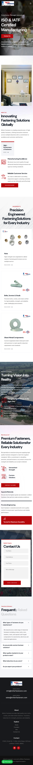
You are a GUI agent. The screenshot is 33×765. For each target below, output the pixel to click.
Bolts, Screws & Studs (12, 295)
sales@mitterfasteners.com (16, 698)
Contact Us (16, 732)
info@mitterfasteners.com (16, 691)
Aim (16, 729)
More (5, 152)
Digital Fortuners (21, 761)
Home (16, 725)
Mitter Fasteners (25, 759)
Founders (16, 727)
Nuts (6, 253)
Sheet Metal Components (14, 337)
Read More (7, 265)
